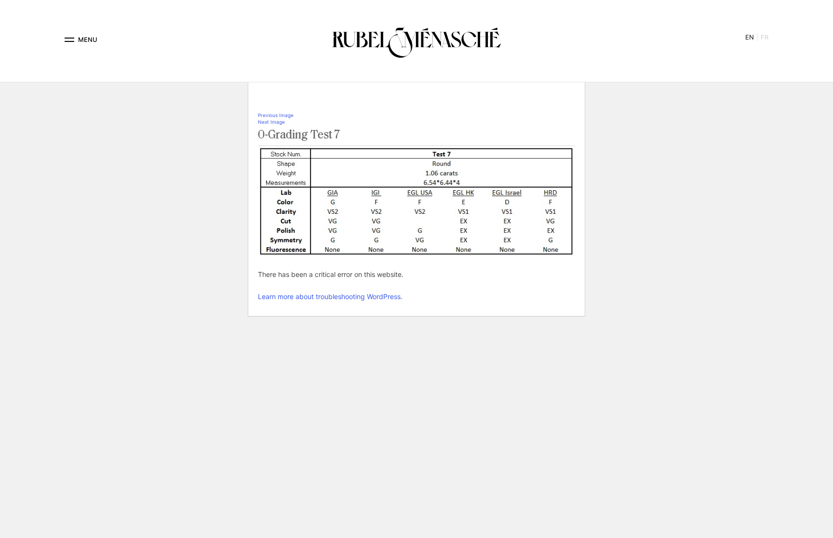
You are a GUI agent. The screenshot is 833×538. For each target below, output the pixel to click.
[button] (69, 40)
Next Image (271, 122)
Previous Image (276, 115)
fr (764, 37)
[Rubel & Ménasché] (416, 40)
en (749, 37)
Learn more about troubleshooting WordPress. (330, 296)
